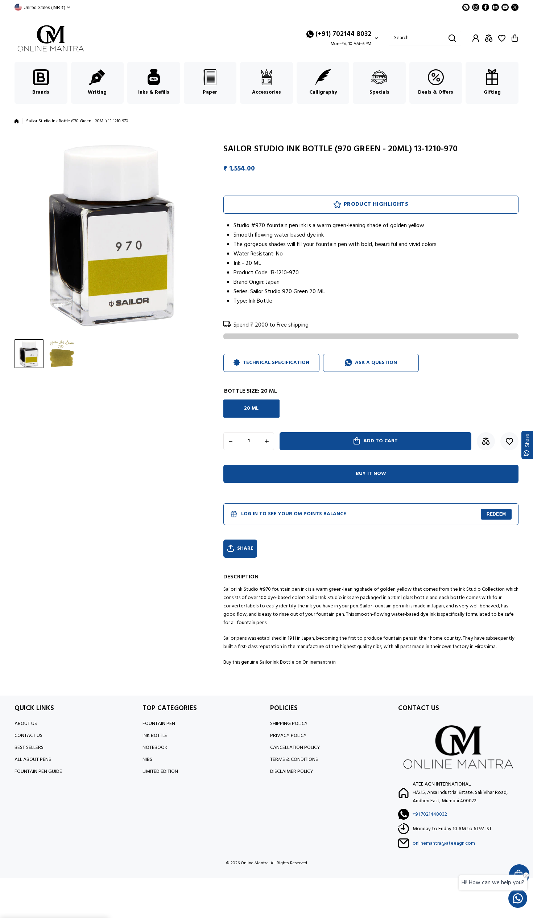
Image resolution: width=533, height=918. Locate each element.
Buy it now (371, 474)
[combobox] (425, 38)
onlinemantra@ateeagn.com (444, 843)
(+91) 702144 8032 (343, 34)
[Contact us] (517, 898)
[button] (514, 38)
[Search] (452, 38)
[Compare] (488, 38)
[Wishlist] (501, 38)
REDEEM (496, 514)
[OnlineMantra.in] (51, 38)
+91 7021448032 (430, 814)
